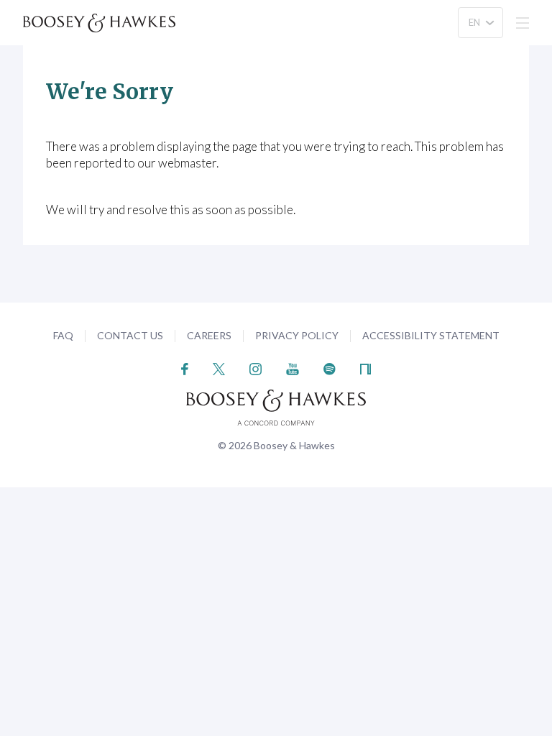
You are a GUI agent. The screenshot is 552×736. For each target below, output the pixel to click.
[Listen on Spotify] (329, 367)
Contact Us (130, 335)
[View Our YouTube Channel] (292, 367)
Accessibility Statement (431, 335)
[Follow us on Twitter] (219, 367)
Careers (209, 335)
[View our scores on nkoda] (365, 367)
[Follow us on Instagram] (255, 367)
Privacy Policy (297, 335)
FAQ (63, 335)
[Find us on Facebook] (185, 367)
